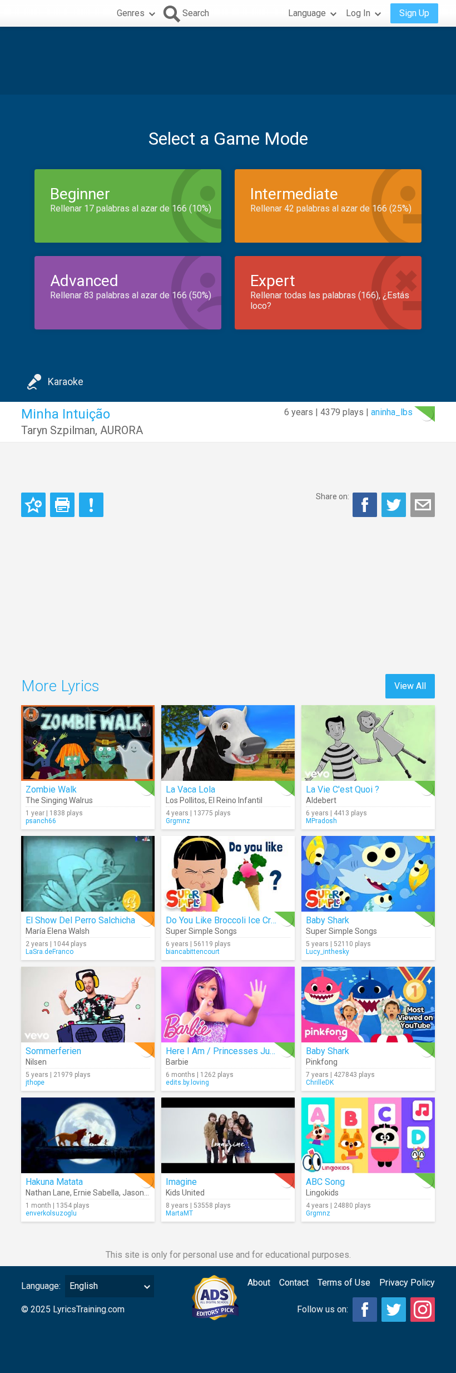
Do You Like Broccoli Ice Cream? (229, 920)
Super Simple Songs (201, 931)
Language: (41, 1286)
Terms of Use (344, 1282)
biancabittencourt (193, 952)
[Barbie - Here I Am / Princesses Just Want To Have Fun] (228, 1004)
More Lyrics (60, 686)
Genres (131, 13)
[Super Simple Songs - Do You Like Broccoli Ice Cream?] (228, 874)
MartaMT (179, 1213)
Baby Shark (327, 920)
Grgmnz (178, 821)
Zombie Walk (51, 789)
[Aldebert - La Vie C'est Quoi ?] (368, 743)
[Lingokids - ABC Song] (368, 1135)
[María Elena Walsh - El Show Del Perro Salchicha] (88, 874)
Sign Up (414, 13)
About (258, 1282)
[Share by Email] (422, 505)
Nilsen (36, 1061)
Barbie (177, 1061)
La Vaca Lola (190, 789)
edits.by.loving (187, 1082)
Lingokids (322, 1192)
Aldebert (321, 800)
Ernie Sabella (96, 1192)
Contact (294, 1282)
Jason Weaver (147, 1192)
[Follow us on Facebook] (365, 1309)
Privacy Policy (407, 1282)
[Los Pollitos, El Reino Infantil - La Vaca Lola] (228, 743)
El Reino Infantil (235, 800)
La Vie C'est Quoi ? (342, 789)
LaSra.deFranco (49, 952)
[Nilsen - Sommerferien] (88, 1004)
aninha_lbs (392, 412)
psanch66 (41, 821)
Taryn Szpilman (58, 430)
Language (307, 13)
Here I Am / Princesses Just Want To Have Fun (257, 1051)
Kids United (185, 1192)
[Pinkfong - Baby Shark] (368, 1004)
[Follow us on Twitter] (393, 1309)
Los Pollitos (185, 800)
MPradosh (321, 821)
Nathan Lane (48, 1192)
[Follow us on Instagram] (422, 1309)
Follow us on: (322, 1309)
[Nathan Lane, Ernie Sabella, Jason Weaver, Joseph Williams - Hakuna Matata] (88, 1135)
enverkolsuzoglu (51, 1213)
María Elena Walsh (58, 931)
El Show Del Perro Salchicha (80, 920)
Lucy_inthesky (327, 952)
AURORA (121, 430)
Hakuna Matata (54, 1182)
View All (410, 686)
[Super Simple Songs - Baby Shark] (368, 874)
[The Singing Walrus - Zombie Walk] (88, 743)
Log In (358, 13)
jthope (35, 1082)
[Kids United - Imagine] (228, 1135)
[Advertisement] (228, 61)
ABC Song (325, 1182)
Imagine (181, 1182)
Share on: (332, 496)
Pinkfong (322, 1061)
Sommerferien (53, 1051)
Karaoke (65, 381)
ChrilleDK (320, 1082)
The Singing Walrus (59, 800)
